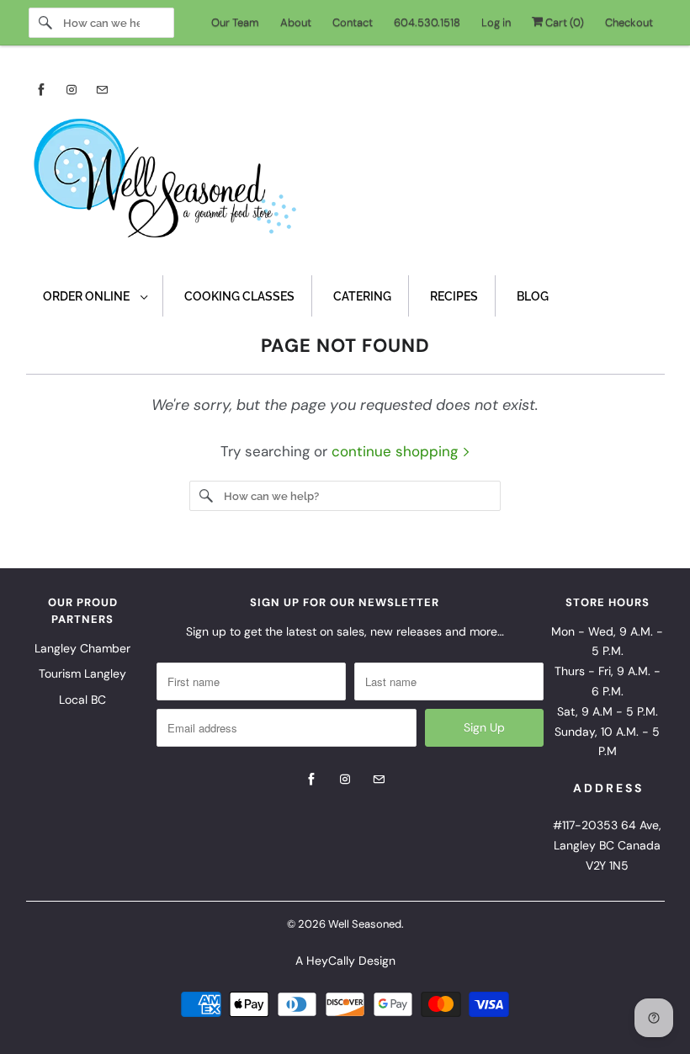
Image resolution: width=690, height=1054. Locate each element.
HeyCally (330, 960)
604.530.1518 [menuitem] (427, 22)
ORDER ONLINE (87, 296)
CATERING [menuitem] (362, 296)
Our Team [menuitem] (235, 22)
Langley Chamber (82, 648)
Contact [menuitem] (352, 22)
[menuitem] (94, 296)
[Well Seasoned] (345, 183)
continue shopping (397, 451)
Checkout (629, 22)
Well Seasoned (364, 924)
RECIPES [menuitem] (454, 296)
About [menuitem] (295, 22)
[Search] (45, 23)
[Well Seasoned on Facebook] (41, 90)
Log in (496, 22)
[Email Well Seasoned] (102, 90)
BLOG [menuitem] (533, 296)
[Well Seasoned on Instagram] (71, 90)
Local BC (82, 699)
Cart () (563, 22)
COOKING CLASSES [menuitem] (239, 296)
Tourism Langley (82, 673)
